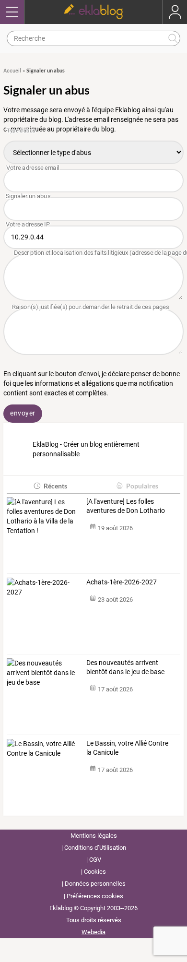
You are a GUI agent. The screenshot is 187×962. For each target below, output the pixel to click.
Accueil (12, 71)
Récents (55, 486)
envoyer (22, 413)
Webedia (93, 932)
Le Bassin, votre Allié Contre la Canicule (127, 748)
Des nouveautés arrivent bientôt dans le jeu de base (125, 667)
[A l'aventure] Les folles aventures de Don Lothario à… (125, 507)
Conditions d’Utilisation (95, 847)
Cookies (95, 871)
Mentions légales (93, 835)
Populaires (142, 486)
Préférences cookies (95, 896)
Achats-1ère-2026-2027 (121, 582)
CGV (95, 859)
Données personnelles (95, 883)
